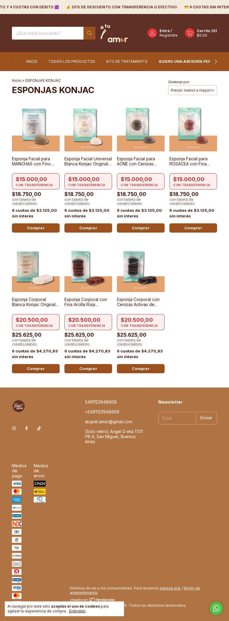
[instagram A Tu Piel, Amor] (14, 428)
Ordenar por (178, 82)
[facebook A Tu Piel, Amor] (26, 428)
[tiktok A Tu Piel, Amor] (39, 428)
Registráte (169, 35)
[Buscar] (89, 33)
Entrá (165, 31)
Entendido (77, 611)
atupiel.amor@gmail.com (108, 421)
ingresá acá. (170, 588)
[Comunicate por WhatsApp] (216, 608)
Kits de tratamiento (127, 61)
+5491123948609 (102, 411)
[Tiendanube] (93, 601)
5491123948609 (101, 401)
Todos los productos (71, 61)
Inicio (31, 61)
